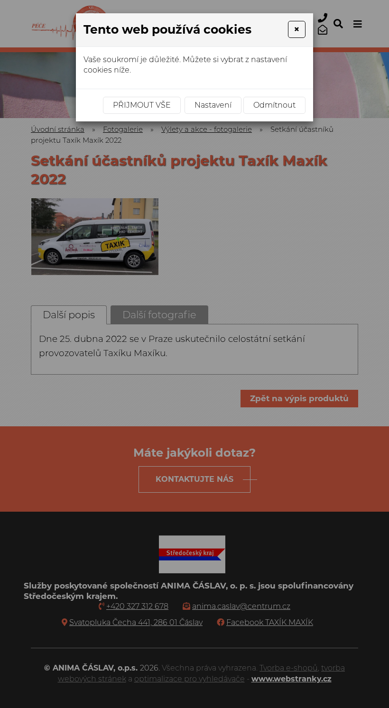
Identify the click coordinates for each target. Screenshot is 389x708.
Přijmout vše (142, 105)
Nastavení (213, 105)
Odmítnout (274, 105)
